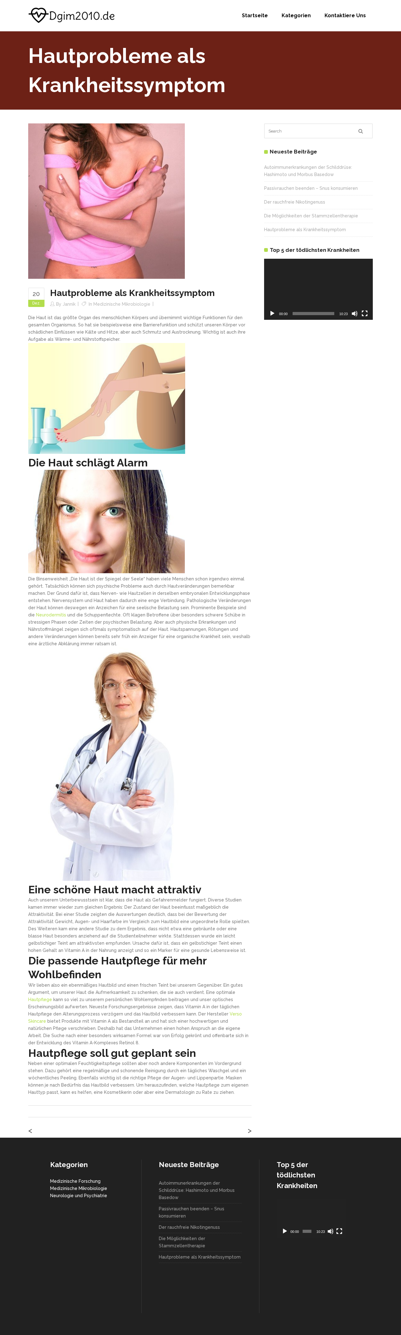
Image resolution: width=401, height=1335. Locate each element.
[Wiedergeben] (272, 313)
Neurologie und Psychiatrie (78, 1195)
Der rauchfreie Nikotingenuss (294, 202)
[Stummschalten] (355, 313)
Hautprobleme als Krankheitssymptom (305, 229)
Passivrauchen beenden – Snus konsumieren (311, 188)
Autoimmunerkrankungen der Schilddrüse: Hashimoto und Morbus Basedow (197, 1190)
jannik (69, 304)
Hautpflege (40, 999)
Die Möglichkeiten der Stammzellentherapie (311, 215)
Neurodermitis (51, 614)
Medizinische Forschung (75, 1181)
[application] (318, 289)
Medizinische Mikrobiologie (121, 304)
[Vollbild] (365, 313)
